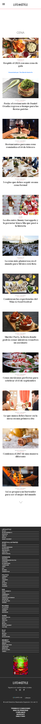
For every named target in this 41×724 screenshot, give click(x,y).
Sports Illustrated (10, 542)
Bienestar (5, 648)
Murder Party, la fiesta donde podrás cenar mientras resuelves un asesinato (21, 339)
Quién (4, 615)
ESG (3, 568)
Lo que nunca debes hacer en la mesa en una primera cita (20, 417)
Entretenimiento (20, 450)
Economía (4, 561)
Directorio (20, 716)
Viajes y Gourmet (20, 100)
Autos (20, 217)
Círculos (4, 620)
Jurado (4, 651)
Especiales (5, 612)
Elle (4, 630)
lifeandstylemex (21, 690)
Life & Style (6, 529)
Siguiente (20, 502)
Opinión (4, 584)
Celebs (4, 635)
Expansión (6, 557)
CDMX (3, 581)
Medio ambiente (6, 591)
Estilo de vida (6, 636)
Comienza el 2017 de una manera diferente (20, 455)
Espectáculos (6, 617)
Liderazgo (5, 609)
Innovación (5, 599)
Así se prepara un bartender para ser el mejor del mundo (20, 493)
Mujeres (4, 569)
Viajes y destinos (7, 644)
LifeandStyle (6, 571)
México (4, 578)
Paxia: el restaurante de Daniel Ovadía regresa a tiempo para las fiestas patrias (20, 106)
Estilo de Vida (6, 649)
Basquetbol (5, 548)
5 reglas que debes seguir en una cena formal (20, 184)
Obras (3, 566)
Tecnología (5, 565)
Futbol (4, 544)
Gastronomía (6, 641)
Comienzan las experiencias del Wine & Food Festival (20, 300)
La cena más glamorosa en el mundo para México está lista (20, 262)
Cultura (4, 626)
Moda (3, 622)
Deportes (5, 534)
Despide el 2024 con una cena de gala (20, 64)
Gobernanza (5, 594)
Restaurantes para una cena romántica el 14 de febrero (20, 146)
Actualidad (5, 607)
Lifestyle (4, 552)
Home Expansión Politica (9, 560)
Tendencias (20, 59)
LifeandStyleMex (16, 690)
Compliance (20, 712)
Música (4, 537)
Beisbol (4, 545)
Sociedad (4, 586)
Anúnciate (20, 714)
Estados (4, 582)
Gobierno (4, 576)
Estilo (4, 531)
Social (4, 592)
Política (5, 575)
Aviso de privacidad (20, 710)
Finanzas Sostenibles (8, 597)
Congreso (5, 579)
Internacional (6, 563)
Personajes (5, 646)
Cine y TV (4, 535)
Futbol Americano (7, 547)
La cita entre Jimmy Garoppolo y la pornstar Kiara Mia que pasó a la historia (20, 223)
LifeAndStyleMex (25, 690)
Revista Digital (6, 553)
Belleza (4, 623)
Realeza (4, 618)
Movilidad (5, 595)
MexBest (5, 640)
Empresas (4, 558)
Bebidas (4, 643)
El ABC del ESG (6, 600)
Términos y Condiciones (20, 708)
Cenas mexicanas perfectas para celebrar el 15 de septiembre (20, 379)
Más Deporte (5, 550)
